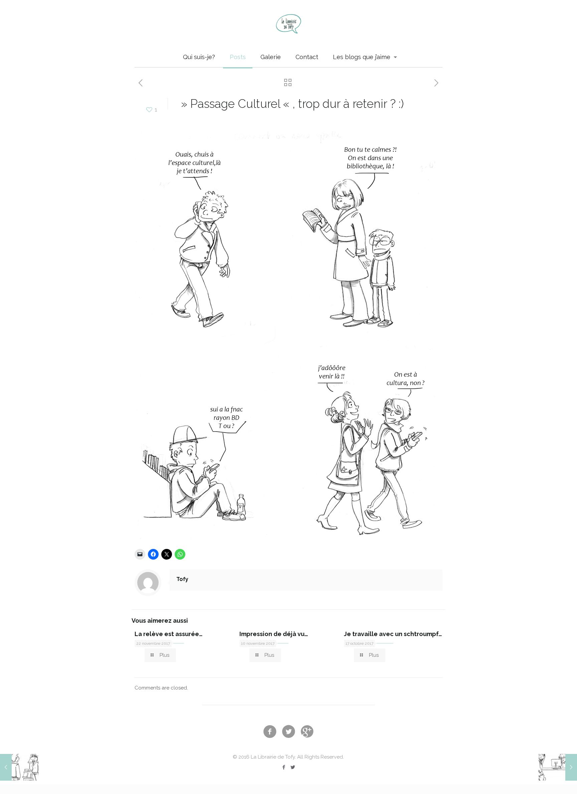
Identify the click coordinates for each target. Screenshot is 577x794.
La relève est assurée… (169, 633)
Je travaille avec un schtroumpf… (393, 633)
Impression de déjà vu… (273, 633)
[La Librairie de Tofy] (288, 23)
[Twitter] (293, 767)
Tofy (182, 579)
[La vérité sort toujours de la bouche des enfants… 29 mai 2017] (558, 767)
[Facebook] (283, 767)
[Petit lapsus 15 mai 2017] (19, 767)
